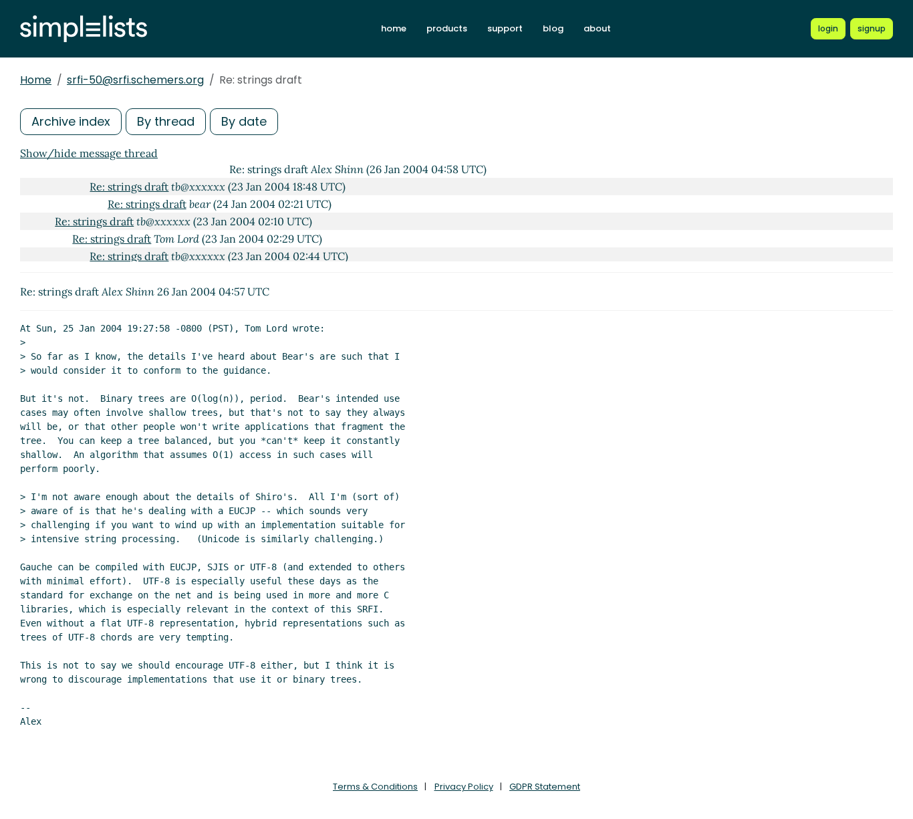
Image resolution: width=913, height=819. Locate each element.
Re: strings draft (129, 186)
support (505, 28)
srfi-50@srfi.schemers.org (135, 80)
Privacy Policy (463, 786)
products (446, 28)
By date (244, 121)
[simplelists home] (83, 29)
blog (553, 28)
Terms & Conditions (375, 786)
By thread (165, 121)
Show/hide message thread (89, 153)
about (597, 28)
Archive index (70, 121)
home (393, 28)
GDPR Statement (544, 786)
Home (35, 80)
